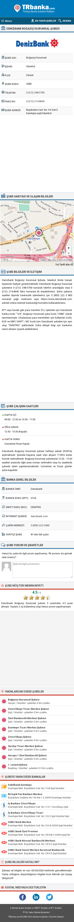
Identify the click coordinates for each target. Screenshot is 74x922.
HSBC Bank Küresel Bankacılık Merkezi (31, 840)
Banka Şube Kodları (22, 908)
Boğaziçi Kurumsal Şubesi (23, 699)
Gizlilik (53, 917)
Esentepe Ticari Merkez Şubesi (26, 727)
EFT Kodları (56, 908)
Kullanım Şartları (40, 917)
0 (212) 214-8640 (35, 101)
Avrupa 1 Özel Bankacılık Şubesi (27, 755)
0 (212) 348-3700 (35, 92)
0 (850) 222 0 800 (40, 525)
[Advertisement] (37, 153)
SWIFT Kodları (41, 908)
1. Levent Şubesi (17, 764)
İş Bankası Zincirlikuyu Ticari (25, 812)
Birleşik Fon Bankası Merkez (25, 794)
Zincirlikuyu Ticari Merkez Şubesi (28, 708)
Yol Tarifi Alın (62, 264)
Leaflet (43, 260)
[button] (37, 231)
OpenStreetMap (66, 260)
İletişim (60, 917)
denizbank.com (39, 516)
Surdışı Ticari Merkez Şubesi (25, 746)
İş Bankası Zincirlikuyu (21, 803)
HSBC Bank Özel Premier (23, 831)
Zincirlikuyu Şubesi (19, 736)
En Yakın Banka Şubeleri (37, 912)
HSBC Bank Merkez (19, 822)
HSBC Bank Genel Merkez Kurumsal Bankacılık (36, 850)
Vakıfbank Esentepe (20, 784)
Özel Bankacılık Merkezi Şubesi (27, 718)
